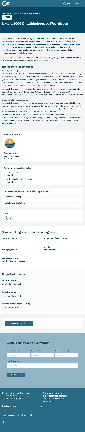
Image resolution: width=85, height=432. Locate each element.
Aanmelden (15, 375)
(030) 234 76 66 (16, 159)
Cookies (30, 415)
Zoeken (67, 4)
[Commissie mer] (6, 3)
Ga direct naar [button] (9, 406)
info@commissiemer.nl (14, 399)
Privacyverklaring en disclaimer (14, 415)
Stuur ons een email (19, 156)
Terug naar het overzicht (18, 323)
